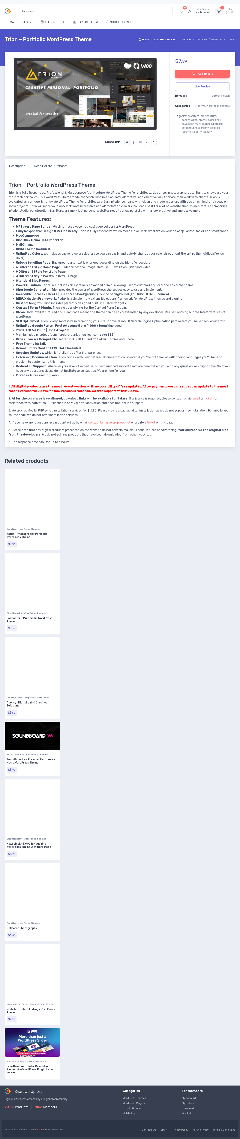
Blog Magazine (15, 613)
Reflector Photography (22, 928)
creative (204, 120)
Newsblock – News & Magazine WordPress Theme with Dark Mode (29, 845)
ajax (184, 116)
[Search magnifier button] (168, 11)
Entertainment (15, 754)
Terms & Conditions (224, 1129)
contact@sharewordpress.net (109, 422)
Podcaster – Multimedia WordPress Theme (29, 620)
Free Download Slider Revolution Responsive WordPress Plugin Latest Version (31, 1069)
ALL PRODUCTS (55, 22)
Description (17, 166)
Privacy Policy (180, 1129)
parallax (218, 124)
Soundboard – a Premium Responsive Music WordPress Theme (31, 761)
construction (190, 120)
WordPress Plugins (17, 1061)
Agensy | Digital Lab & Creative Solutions (27, 704)
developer (188, 124)
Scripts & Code (132, 1108)
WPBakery (206, 131)
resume (186, 131)
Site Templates (27, 697)
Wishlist (186, 1113)
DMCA (163, 1129)
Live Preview (202, 86)
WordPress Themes (165, 39)
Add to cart (205, 73)
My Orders (188, 1103)
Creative (186, 39)
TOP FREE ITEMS (88, 22)
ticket (208, 398)
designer (215, 120)
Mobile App (129, 1113)
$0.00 (230, 11)
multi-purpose (203, 124)
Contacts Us (149, 1129)
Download (188, 1108)
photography (201, 127)
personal (187, 127)
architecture (208, 116)
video (195, 131)
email (196, 398)
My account (189, 1098)
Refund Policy (200, 1129)
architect (194, 116)
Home (145, 39)
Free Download (37, 1061)
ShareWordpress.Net (52, 1129)
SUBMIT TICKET (120, 22)
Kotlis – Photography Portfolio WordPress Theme (27, 535)
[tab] (17, 166)
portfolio (215, 127)
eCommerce (13, 1004)
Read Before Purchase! (50, 166)
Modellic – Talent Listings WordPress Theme (31, 1011)
